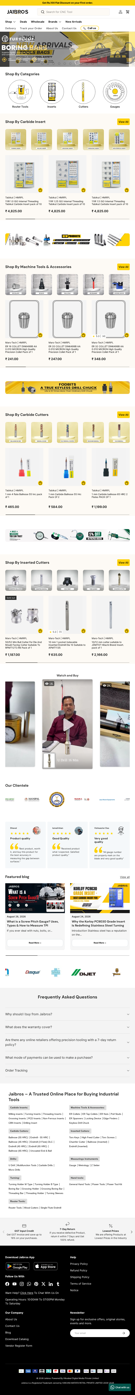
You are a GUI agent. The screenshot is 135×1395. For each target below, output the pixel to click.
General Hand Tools (79, 1184)
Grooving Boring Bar (52, 1188)
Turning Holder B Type (46, 1184)
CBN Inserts (15, 1123)
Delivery (10, 28)
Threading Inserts (52, 1114)
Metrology (84, 1165)
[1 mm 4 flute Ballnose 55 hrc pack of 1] (24, 467)
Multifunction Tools (26, 1165)
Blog (8, 1332)
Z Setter (95, 1165)
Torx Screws (108, 1137)
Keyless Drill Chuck (79, 1123)
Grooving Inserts (17, 1118)
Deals (23, 21)
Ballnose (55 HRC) (18, 1137)
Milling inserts (16, 1114)
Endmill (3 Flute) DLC (41, 1142)
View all (125, 877)
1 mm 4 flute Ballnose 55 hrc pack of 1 (23, 495)
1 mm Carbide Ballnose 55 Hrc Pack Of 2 (65, 495)
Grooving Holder (30, 1188)
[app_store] (17, 1266)
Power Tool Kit (114, 1184)
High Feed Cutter (91, 1137)
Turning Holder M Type (20, 1184)
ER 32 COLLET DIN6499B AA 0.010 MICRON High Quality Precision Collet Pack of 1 (108, 349)
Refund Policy (78, 1270)
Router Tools (15, 1207)
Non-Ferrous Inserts (53, 1118)
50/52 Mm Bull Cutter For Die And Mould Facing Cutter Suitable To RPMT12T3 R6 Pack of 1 (23, 645)
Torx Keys (74, 1137)
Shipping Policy (79, 1277)
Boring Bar (14, 1188)
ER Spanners (76, 1118)
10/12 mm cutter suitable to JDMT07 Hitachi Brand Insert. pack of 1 (108, 645)
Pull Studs (116, 1114)
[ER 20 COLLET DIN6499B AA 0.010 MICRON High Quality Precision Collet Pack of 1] (68, 319)
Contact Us (69, 28)
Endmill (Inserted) (78, 1146)
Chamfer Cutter (77, 1142)
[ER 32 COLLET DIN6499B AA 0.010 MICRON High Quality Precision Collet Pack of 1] (111, 319)
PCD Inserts (34, 1118)
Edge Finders (110, 1118)
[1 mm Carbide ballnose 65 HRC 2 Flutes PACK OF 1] (111, 467)
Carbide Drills (46, 1165)
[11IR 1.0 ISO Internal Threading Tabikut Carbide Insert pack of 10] (24, 174)
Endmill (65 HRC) (38, 1146)
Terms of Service (80, 1283)
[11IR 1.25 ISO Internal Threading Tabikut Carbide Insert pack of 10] (68, 174)
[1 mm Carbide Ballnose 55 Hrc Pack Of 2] (68, 467)
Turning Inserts (33, 1114)
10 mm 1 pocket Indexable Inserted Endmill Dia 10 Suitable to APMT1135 (67, 645)
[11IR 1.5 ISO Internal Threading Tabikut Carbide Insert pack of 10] (111, 174)
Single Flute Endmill (51, 1207)
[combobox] (73, 12)
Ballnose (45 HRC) (18, 1142)
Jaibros (47, 1378)
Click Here (26, 1292)
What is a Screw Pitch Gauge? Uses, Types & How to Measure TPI (33, 923)
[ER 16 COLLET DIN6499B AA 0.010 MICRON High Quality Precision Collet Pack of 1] (24, 319)
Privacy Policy (79, 1263)
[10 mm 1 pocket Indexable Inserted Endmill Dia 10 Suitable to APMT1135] (68, 615)
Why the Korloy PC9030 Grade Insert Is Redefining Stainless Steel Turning (98, 923)
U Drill (12, 1165)
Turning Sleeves (54, 1193)
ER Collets (74, 1114)
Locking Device (93, 1118)
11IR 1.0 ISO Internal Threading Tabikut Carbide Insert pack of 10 (23, 202)
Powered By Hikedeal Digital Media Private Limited (75, 1378)
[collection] (15, 139)
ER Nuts (104, 1114)
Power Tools (98, 1184)
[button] (127, 12)
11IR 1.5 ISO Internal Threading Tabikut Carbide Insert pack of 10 (110, 202)
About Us (52, 28)
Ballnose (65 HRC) (18, 1150)
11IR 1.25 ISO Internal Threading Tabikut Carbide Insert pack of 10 (67, 202)
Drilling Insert (30, 1123)
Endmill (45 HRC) (18, 1146)
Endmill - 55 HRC (39, 1137)
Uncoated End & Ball (41, 1150)
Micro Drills (14, 1169)
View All (123, 121)
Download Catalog (17, 1339)
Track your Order (31, 28)
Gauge (72, 1165)
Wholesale (37, 21)
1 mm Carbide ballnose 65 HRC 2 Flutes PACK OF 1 (110, 495)
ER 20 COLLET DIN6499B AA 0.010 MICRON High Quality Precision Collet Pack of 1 (65, 349)
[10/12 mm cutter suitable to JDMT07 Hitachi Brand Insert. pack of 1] (111, 615)
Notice (74, 1290)
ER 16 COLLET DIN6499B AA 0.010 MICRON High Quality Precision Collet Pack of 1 (21, 349)
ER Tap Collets (90, 1114)
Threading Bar (16, 1193)
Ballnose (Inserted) (97, 1142)
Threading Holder (35, 1193)
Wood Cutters (31, 1207)
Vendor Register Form (18, 1345)
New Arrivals (74, 21)
